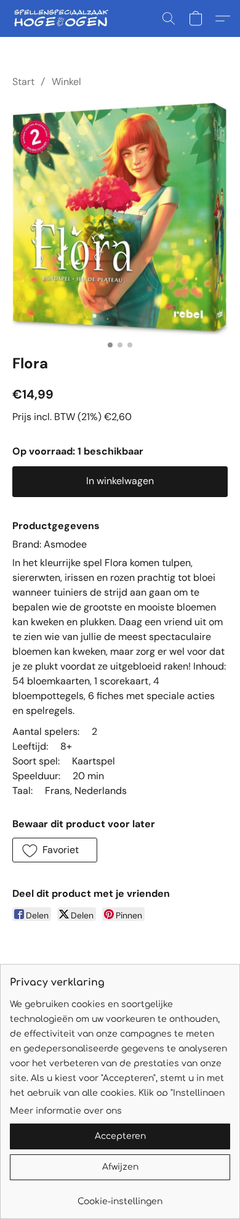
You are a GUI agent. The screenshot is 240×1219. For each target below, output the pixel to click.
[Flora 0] (120, 218)
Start (23, 81)
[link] (120, 1197)
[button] (64, 18)
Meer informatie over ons (66, 1111)
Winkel (66, 81)
